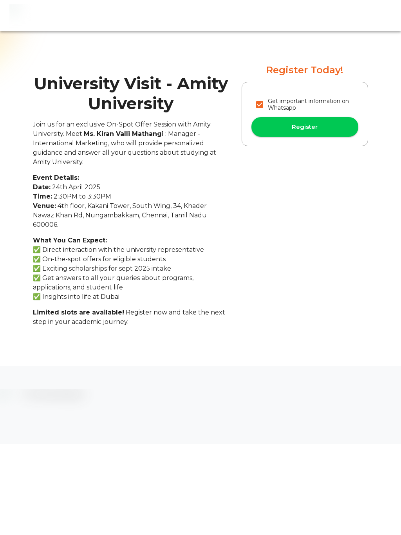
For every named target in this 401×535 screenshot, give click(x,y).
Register (305, 126)
